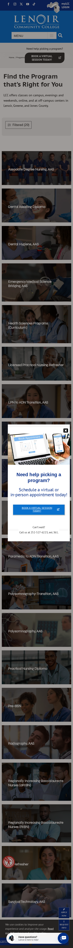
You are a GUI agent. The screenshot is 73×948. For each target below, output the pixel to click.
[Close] (65, 430)
